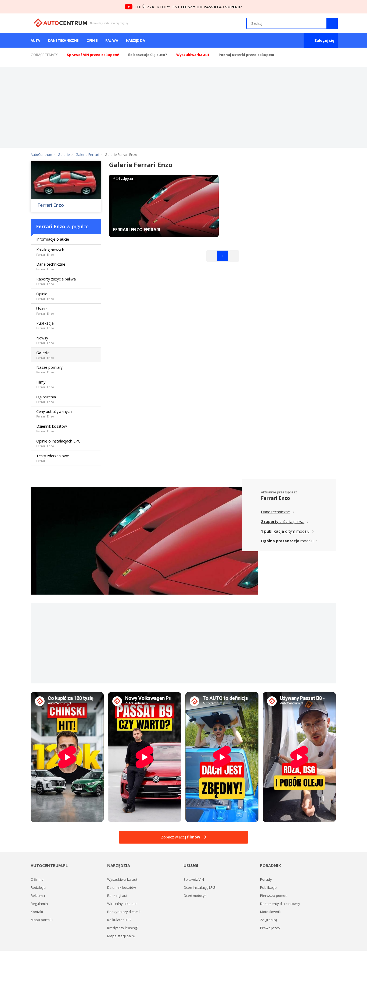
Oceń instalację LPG (199, 887)
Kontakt (37, 911)
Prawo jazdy (270, 927)
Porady (266, 879)
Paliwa (111, 40)
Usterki (45, 310)
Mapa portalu (42, 919)
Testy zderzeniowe (52, 458)
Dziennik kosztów (51, 428)
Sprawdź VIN (194, 879)
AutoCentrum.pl (60, 22)
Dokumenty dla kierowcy (280, 903)
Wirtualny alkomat (122, 903)
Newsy (45, 340)
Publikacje (45, 325)
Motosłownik (270, 911)
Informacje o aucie (52, 239)
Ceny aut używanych (54, 413)
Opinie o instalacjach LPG (58, 443)
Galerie (45, 355)
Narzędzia (135, 40)
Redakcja (38, 887)
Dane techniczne (63, 40)
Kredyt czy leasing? (122, 927)
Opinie (92, 40)
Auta (35, 40)
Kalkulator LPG (119, 919)
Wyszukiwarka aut (122, 879)
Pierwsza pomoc (273, 895)
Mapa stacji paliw (121, 935)
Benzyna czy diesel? (123, 911)
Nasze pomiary (49, 369)
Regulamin (39, 903)
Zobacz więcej (180, 837)
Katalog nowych (50, 252)
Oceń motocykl (195, 895)
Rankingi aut (117, 895)
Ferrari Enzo (50, 205)
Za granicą (268, 919)
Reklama (38, 895)
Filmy (45, 384)
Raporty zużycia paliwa (56, 281)
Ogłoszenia (46, 399)
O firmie (37, 879)
